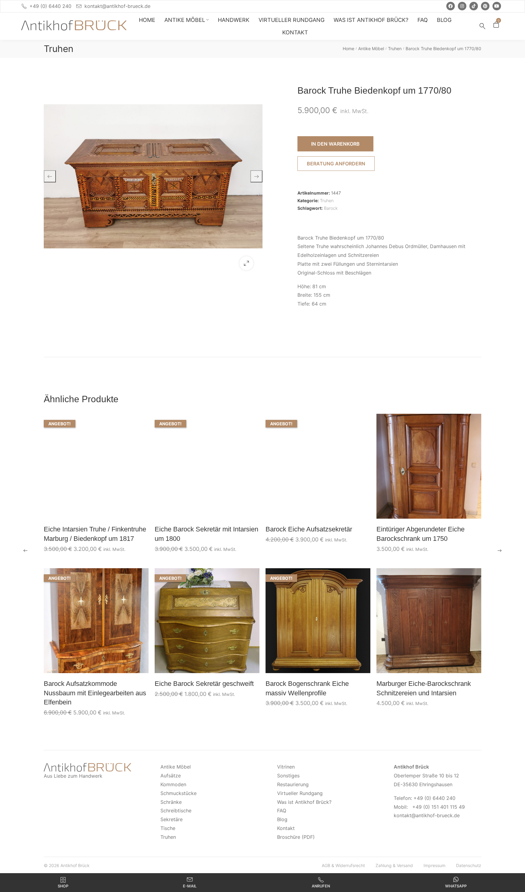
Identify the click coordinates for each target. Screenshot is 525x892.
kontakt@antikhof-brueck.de (117, 6)
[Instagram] (462, 6)
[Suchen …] (482, 26)
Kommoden (173, 784)
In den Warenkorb (335, 144)
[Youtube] (496, 6)
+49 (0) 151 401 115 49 (438, 807)
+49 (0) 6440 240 (50, 6)
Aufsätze (170, 776)
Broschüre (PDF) (296, 837)
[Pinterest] (485, 6)
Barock (331, 208)
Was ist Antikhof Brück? (304, 802)
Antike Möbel (371, 48)
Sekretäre (171, 819)
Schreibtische (175, 810)
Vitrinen (286, 767)
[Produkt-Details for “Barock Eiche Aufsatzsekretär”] (318, 466)
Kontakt (286, 828)
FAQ (281, 810)
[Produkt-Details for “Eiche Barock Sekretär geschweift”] (207, 620)
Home (348, 48)
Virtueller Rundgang (300, 793)
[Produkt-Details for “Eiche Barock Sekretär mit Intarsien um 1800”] (207, 466)
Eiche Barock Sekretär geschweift (204, 683)
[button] (246, 263)
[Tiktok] (473, 6)
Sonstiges (288, 776)
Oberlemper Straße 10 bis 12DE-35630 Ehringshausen (426, 775)
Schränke (171, 802)
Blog (282, 819)
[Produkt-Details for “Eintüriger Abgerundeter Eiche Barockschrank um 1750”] (429, 466)
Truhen (59, 48)
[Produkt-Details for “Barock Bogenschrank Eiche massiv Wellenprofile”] (318, 620)
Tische (167, 828)
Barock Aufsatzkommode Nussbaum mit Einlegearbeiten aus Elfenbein (95, 693)
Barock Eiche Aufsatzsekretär (309, 529)
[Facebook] (450, 6)
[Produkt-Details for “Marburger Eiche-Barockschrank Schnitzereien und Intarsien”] (429, 620)
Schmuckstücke (178, 793)
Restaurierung (293, 784)
